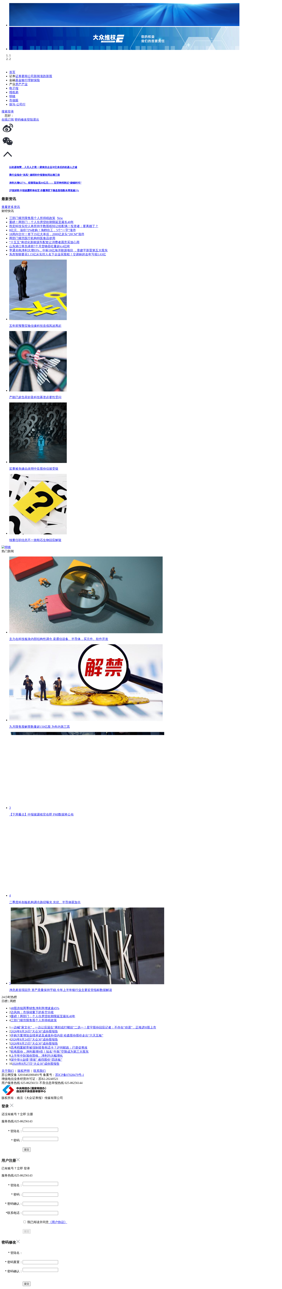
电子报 (13, 88)
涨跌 (43, 76)
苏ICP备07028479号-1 (69, 1074)
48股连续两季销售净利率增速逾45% (35, 1008)
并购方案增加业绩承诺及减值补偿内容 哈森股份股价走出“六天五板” (57, 1035)
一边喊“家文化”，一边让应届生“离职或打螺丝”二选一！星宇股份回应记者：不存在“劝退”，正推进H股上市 (83, 1027)
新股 (49, 76)
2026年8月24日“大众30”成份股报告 (34, 1039)
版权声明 (23, 1070)
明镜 (12, 96)
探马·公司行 (17, 104)
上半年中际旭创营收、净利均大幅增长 (37, 1055)
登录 (11, 111)
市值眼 (13, 100)
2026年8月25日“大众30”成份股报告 (34, 1043)
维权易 (13, 92)
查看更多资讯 (11, 207)
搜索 (5, 111)
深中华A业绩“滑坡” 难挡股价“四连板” (36, 1059)
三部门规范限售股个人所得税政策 (34, 1020)
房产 (18, 84)
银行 (24, 80)
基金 (18, 80)
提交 (26, 1231)
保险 (37, 80)
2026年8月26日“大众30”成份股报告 (34, 1031)
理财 (31, 80)
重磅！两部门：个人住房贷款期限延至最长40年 (43, 1016)
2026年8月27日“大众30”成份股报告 (35, 1063)
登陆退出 (33, 119)
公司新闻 (34, 76)
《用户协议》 (58, 1222)
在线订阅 (8, 119)
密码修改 (21, 119)
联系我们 (39, 1070)
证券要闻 (21, 76)
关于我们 (8, 1070)
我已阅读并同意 (46, 1222)
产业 (24, 84)
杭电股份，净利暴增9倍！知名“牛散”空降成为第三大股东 (50, 1051)
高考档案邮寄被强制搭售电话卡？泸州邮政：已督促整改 (49, 1047)
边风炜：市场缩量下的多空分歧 (32, 1012)
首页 (12, 72)
